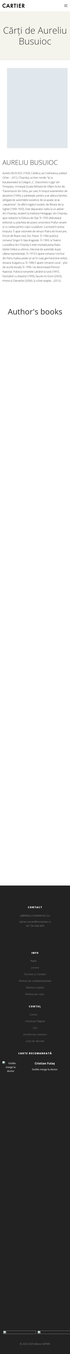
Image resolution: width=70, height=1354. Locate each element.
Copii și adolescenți (35, 525)
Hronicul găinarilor (35, 701)
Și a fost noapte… (35, 785)
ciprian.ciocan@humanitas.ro (35, 921)
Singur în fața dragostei (35, 637)
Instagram (35, 937)
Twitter (35, 941)
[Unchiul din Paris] (35, 732)
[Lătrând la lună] (35, 369)
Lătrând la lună (35, 423)
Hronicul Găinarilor (35, 869)
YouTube (39, 941)
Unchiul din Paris (35, 743)
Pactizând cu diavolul (35, 827)
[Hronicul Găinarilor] (35, 858)
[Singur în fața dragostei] (35, 583)
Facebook (31, 941)
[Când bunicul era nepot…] (35, 476)
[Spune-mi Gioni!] (35, 753)
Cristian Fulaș (45, 1063)
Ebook (35, 653)
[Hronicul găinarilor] (35, 690)
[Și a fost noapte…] (35, 774)
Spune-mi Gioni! (35, 764)
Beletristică (35, 418)
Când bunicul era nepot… (35, 530)
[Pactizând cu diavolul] (35, 816)
